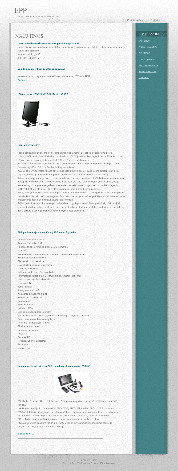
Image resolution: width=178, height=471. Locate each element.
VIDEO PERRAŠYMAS (148, 65)
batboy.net (110, 463)
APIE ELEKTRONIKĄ (147, 71)
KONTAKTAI (144, 78)
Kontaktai (155, 19)
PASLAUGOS (144, 53)
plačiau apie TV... (26, 433)
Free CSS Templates (81, 463)
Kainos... (22, 80)
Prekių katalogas (135, 19)
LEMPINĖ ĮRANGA (147, 59)
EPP (20, 10)
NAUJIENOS (144, 41)
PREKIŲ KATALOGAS (148, 47)
